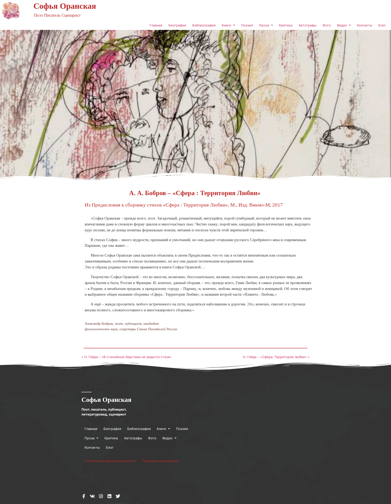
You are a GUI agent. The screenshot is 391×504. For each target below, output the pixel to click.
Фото (327, 25)
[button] (228, 25)
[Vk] (92, 496)
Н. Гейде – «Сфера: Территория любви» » (276, 357)
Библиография (204, 25)
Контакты (364, 25)
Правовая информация (160, 461)
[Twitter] (118, 496)
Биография (177, 25)
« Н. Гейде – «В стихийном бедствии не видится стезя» (126, 357)
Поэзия (247, 25)
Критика (285, 25)
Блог (382, 25)
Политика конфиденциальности (110, 461)
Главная (155, 25)
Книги (226, 25)
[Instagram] (101, 496)
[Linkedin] (109, 496)
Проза (264, 25)
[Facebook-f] (83, 496)
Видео (342, 25)
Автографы (307, 25)
